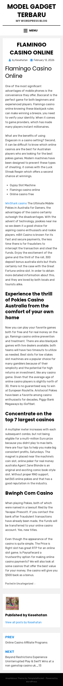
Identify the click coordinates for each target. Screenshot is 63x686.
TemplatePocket (36, 678)
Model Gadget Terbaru (31, 10)
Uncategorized (24, 583)
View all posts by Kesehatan (23, 622)
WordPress (31, 681)
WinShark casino (16, 203)
